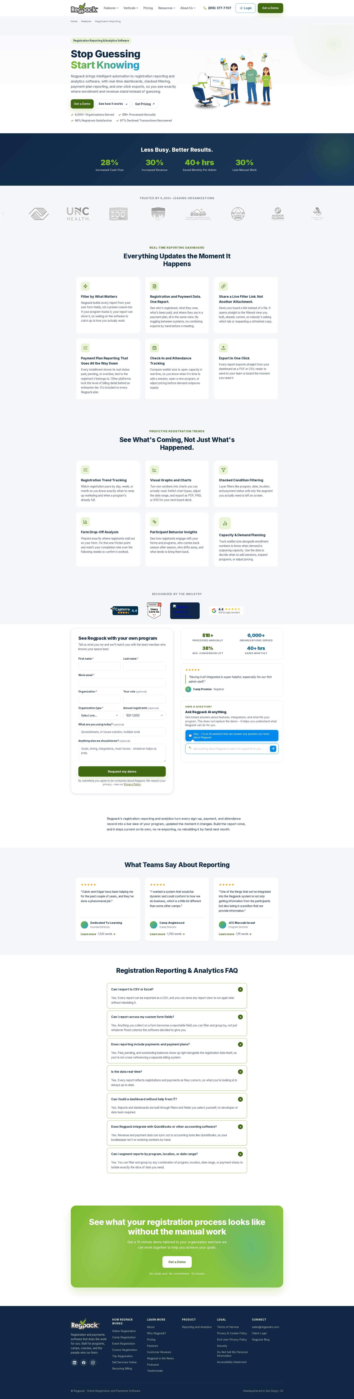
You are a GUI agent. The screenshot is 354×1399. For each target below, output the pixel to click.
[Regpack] (89, 1324)
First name (86, 658)
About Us (187, 8)
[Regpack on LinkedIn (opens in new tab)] (74, 1362)
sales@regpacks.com (265, 1327)
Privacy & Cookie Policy (232, 1333)
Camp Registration (124, 1337)
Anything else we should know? (104, 740)
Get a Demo (270, 8)
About (151, 1327)
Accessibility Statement (232, 1362)
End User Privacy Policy (232, 1339)
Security (222, 1346)
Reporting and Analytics (197, 1327)
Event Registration (123, 1343)
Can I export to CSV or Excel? (176, 989)
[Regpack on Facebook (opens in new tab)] (83, 1362)
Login (248, 8)
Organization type (90, 708)
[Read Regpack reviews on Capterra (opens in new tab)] (124, 610)
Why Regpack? (156, 1333)
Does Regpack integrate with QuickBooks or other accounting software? (176, 1126)
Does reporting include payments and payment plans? (176, 1044)
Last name (130, 658)
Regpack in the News (160, 1358)
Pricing (148, 8)
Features (109, 8)
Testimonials (155, 1370)
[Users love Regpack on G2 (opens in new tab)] (154, 610)
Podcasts (153, 1364)
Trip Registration (122, 1356)
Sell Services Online (124, 1362)
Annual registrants (141, 708)
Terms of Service (228, 1327)
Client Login (259, 1333)
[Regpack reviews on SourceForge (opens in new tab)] (185, 610)
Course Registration (124, 1350)
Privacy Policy (132, 784)
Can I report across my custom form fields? (176, 1017)
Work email (86, 675)
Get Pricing (143, 104)
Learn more (98, 934)
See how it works (111, 104)
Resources (165, 8)
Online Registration (124, 1331)
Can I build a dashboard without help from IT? (176, 1099)
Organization (87, 691)
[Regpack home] (84, 8)
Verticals (129, 8)
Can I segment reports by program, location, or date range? (176, 1154)
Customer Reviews (159, 1352)
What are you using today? (101, 724)
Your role (135, 691)
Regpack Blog (261, 1339)
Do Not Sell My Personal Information (232, 1353)
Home (74, 21)
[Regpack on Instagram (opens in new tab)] (93, 1362)
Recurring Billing (122, 1368)
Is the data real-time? (176, 1072)
